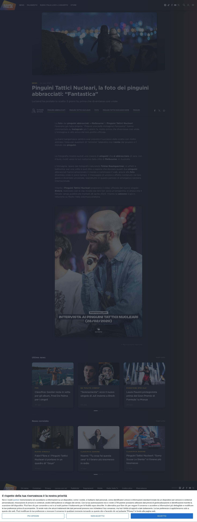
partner (16, 500)
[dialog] (98, 506)
